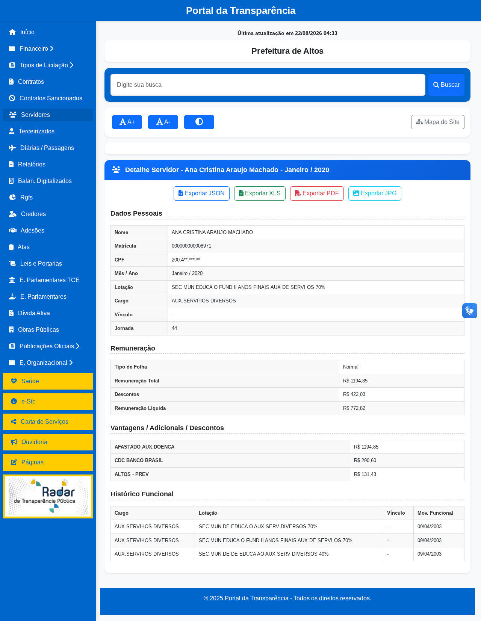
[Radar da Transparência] (48, 496)
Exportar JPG (377, 193)
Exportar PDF (320, 193)
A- (166, 122)
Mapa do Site (441, 122)
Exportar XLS (262, 193)
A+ (130, 122)
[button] (48, 48)
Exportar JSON (204, 193)
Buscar (450, 85)
